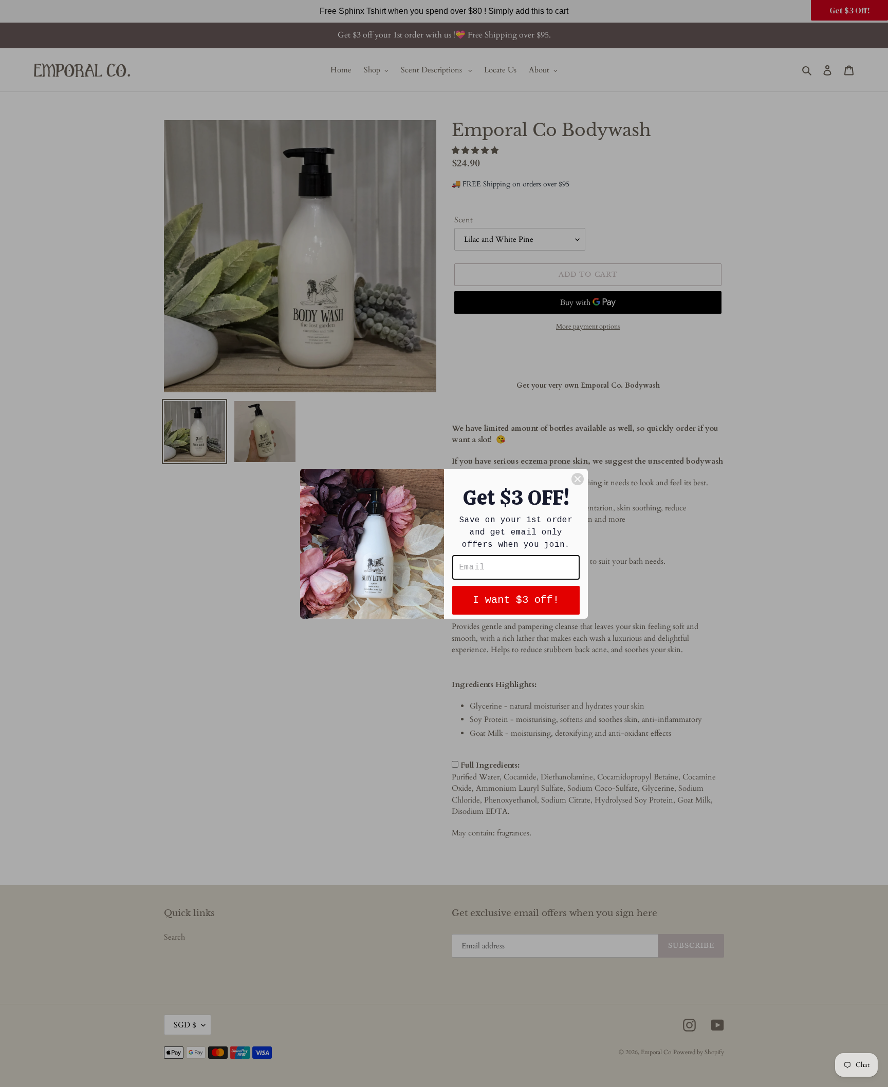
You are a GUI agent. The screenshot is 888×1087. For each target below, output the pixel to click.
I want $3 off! (516, 600)
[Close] (577, 479)
